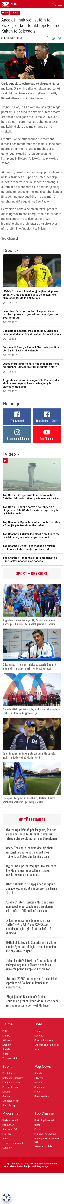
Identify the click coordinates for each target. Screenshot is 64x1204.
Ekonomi (6, 1044)
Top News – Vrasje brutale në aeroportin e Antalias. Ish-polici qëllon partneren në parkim (31, 497)
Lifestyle (38, 1078)
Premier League (10, 1087)
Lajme (7, 1024)
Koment (38, 1035)
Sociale (6, 1049)
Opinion (38, 1031)
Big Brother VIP (10, 1120)
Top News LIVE (10, 1058)
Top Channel (17, 421)
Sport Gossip (9, 1105)
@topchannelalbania (17, 438)
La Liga (6, 1091)
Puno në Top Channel (45, 1134)
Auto (37, 1049)
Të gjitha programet (12, 1143)
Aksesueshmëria (43, 1146)
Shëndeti (39, 1087)
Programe (10, 1113)
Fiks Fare (6, 1134)
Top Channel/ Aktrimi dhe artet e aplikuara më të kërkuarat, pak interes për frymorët (31, 535)
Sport (5, 13)
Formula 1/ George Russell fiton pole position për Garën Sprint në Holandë (31, 351)
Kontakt (38, 1129)
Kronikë (6, 1035)
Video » (12, 454)
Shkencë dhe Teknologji (46, 1044)
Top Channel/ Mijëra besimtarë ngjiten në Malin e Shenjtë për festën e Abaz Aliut (32, 524)
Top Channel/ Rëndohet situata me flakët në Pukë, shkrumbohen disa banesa (30, 559)
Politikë (6, 1031)
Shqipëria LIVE (9, 1129)
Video (5, 1054)
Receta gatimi (41, 1096)
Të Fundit (15, 13)
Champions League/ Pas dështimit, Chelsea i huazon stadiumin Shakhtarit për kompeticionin (32, 334)
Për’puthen (8, 1125)
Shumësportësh (10, 1100)
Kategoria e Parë (11, 1082)
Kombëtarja (8, 1073)
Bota (38, 1024)
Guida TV (7, 1147)
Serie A (6, 1096)
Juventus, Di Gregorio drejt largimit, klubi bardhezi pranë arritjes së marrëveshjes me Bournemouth (30, 317)
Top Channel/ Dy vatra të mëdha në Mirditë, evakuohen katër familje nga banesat (29, 547)
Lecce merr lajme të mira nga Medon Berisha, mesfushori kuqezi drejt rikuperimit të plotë (31, 367)
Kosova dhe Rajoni (43, 1040)
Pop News (42, 1066)
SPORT (15, 4)
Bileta (37, 1125)
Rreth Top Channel (44, 1120)
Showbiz (38, 1073)
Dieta (37, 1091)
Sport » (12, 250)
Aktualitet (7, 1040)
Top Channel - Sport (47, 421)
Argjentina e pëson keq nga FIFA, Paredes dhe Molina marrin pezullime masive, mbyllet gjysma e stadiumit (31, 386)
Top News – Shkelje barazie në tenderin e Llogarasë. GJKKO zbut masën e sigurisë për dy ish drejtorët (30, 510)
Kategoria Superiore (12, 1078)
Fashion (38, 1082)
